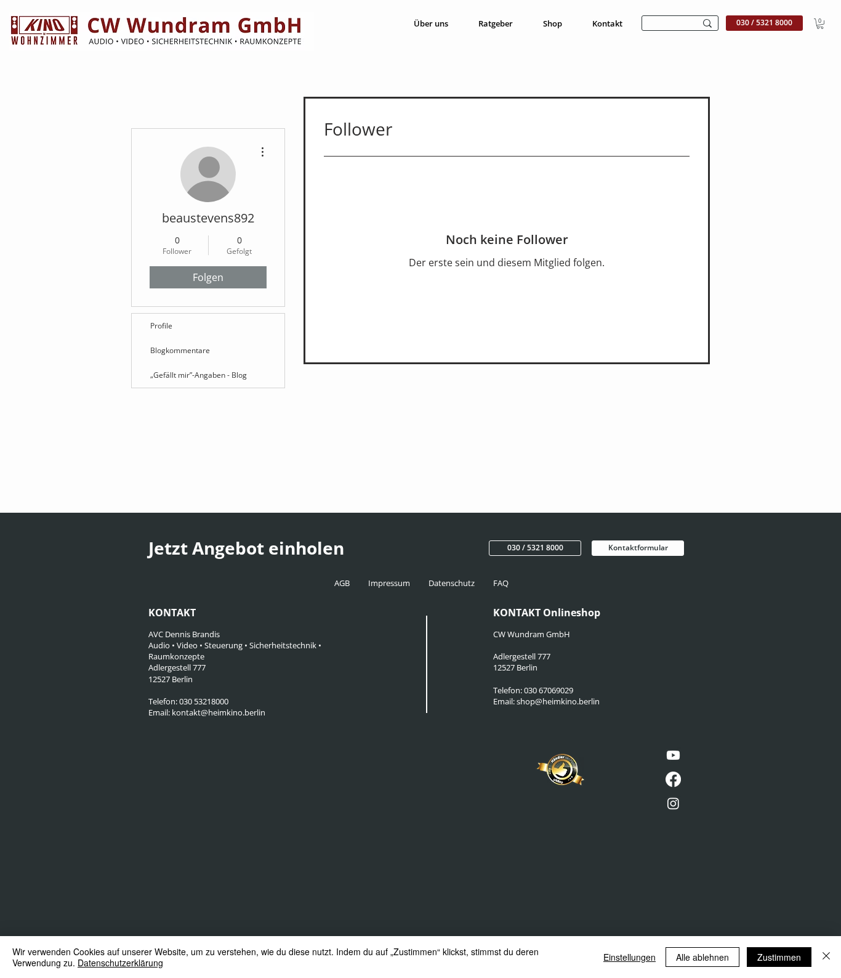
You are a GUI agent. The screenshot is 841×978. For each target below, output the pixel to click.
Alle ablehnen (702, 957)
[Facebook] (673, 779)
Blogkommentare (180, 350)
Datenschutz (453, 583)
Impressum (390, 583)
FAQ (500, 583)
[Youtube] (673, 755)
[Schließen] (826, 957)
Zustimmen (779, 957)
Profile (161, 325)
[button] (820, 23)
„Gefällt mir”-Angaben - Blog (198, 375)
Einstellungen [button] (629, 957)
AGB (345, 583)
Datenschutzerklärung (120, 962)
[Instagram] (673, 803)
